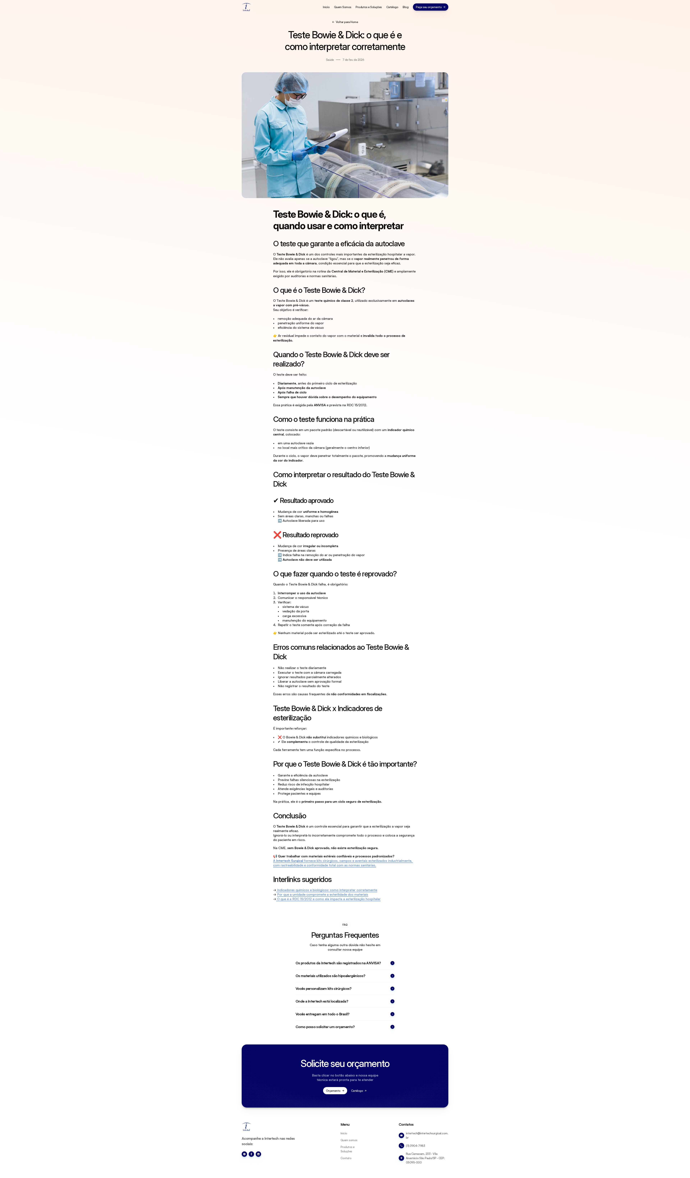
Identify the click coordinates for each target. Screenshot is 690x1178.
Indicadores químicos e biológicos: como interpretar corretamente (326, 890)
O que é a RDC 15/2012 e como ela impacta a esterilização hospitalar (328, 899)
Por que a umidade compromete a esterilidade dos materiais (322, 894)
